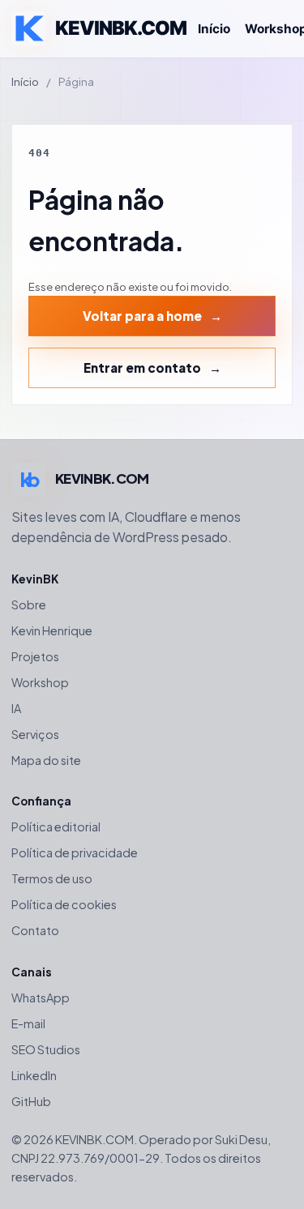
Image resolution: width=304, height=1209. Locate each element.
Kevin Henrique (51, 630)
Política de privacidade (74, 852)
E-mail (28, 1023)
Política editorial (56, 826)
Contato (35, 930)
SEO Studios (45, 1049)
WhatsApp (40, 997)
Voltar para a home (142, 315)
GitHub (31, 1101)
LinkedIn (34, 1075)
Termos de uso (51, 878)
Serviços (35, 734)
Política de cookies (64, 904)
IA (16, 708)
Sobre (28, 604)
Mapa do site (46, 760)
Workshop (40, 682)
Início (214, 28)
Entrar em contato (142, 367)
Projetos (35, 656)
